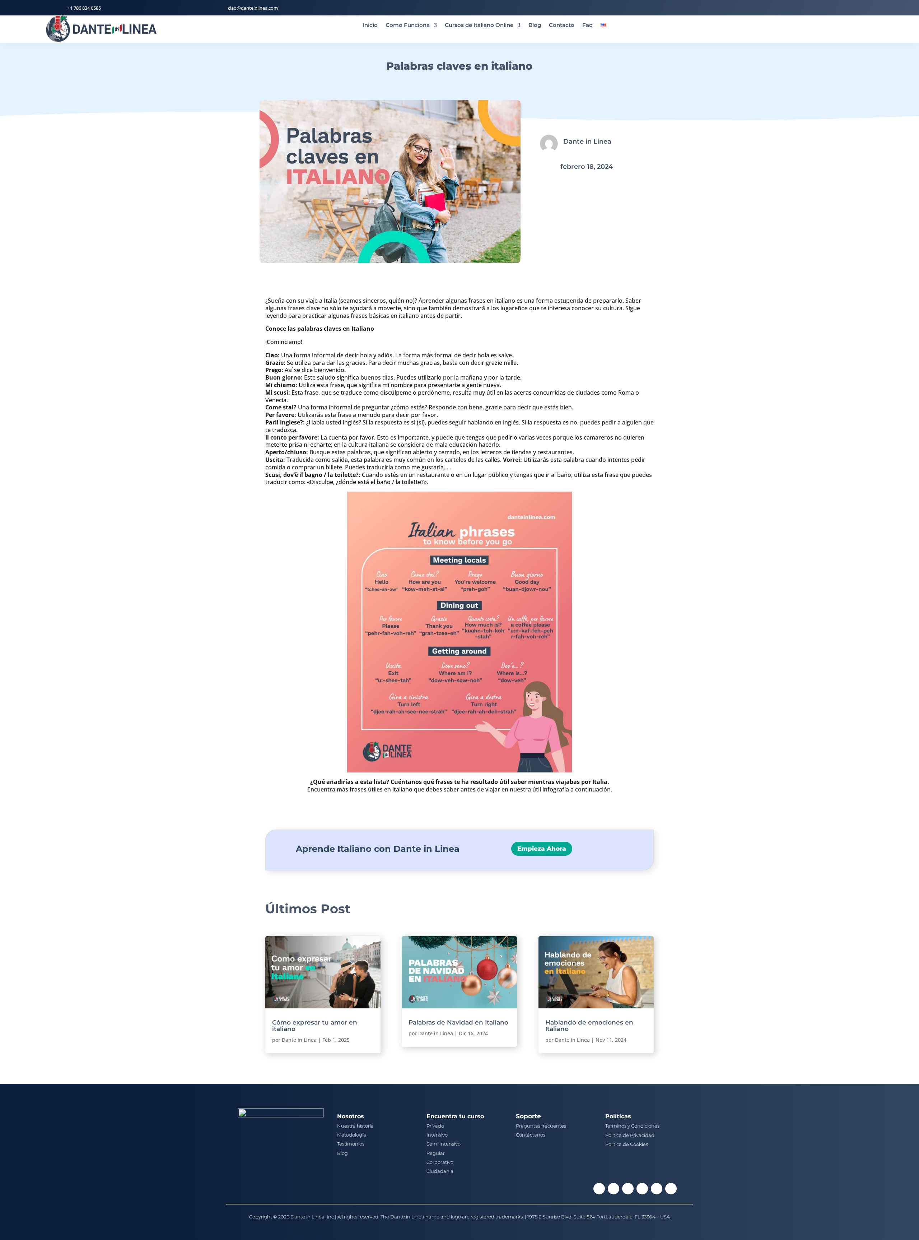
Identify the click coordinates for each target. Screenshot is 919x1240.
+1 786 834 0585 (84, 8)
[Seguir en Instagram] (628, 1188)
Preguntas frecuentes (541, 1126)
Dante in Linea (299, 1039)
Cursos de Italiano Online (479, 25)
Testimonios (350, 1144)
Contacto (561, 25)
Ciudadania (439, 1171)
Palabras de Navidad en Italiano (458, 1022)
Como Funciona (408, 25)
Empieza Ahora (541, 848)
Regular (435, 1153)
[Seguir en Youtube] (671, 1188)
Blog (534, 25)
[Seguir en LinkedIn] (613, 1188)
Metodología (351, 1135)
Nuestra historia (355, 1126)
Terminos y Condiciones (632, 1126)
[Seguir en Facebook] (599, 1188)
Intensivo (437, 1135)
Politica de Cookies (626, 1144)
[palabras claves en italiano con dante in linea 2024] (390, 260)
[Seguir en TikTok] (642, 1188)
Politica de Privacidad (629, 1135)
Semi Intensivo (443, 1144)
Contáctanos (530, 1135)
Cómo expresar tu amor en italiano (314, 1025)
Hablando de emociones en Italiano (589, 1025)
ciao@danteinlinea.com (253, 8)
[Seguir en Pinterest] (656, 1188)
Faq (587, 25)
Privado (435, 1126)
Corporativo (439, 1162)
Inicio (370, 25)
